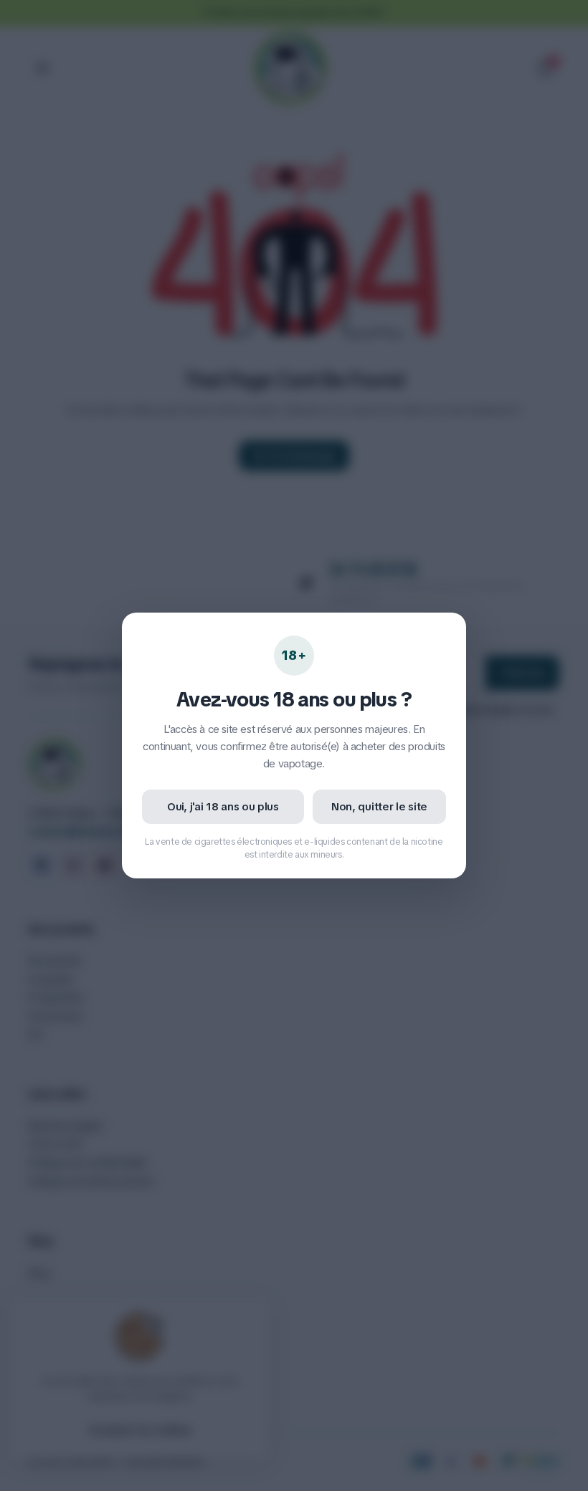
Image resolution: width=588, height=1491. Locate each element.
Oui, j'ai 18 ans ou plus (223, 807)
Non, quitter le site (379, 807)
